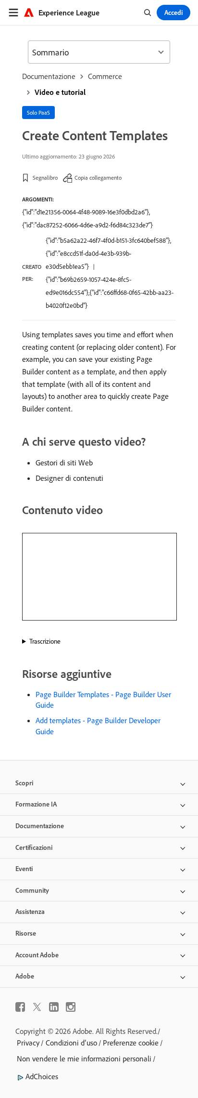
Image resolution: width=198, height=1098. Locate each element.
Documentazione (48, 76)
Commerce (105, 76)
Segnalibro (45, 177)
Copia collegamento (98, 177)
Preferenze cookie (131, 1042)
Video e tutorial (60, 92)
